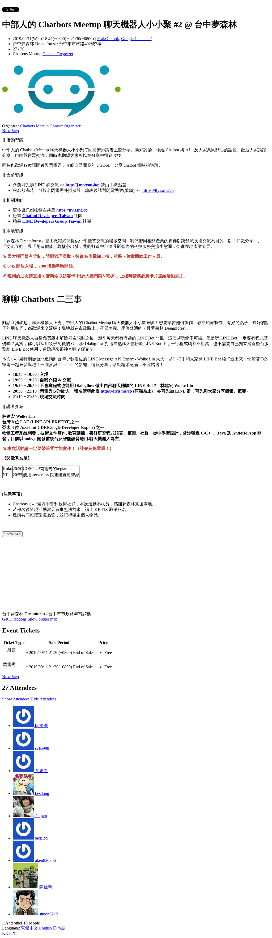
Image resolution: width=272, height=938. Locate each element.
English (45, 928)
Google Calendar (136, 38)
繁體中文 (29, 928)
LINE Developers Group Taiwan (52, 221)
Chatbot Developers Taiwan (47, 215)
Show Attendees (16, 699)
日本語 (59, 928)
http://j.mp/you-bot (83, 185)
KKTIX (9, 933)
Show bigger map (42, 619)
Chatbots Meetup (34, 126)
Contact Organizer (57, 53)
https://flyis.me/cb (158, 190)
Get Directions (15, 619)
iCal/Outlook (108, 38)
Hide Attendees (43, 699)
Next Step (10, 130)
